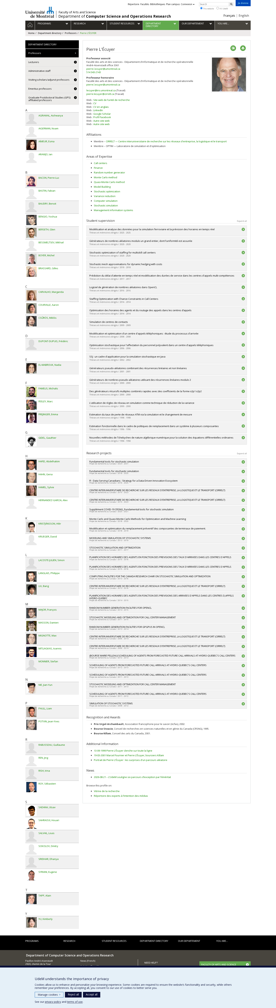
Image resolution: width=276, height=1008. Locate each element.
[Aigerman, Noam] (31, 132)
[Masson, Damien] (31, 626)
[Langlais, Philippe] (31, 576)
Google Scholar (102, 113)
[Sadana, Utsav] (31, 811)
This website (208, 8)
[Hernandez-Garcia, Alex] (31, 503)
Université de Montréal (39, 12)
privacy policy (53, 1002)
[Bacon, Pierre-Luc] (31, 181)
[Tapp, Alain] (31, 899)
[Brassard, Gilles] (31, 272)
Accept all (91, 994)
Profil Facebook (102, 117)
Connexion (186, 4)
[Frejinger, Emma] (31, 418)
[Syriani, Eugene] (31, 875)
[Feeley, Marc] (31, 405)
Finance (98, 167)
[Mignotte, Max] (31, 639)
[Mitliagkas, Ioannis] (31, 652)
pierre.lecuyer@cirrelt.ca (100, 94)
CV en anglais (101, 107)
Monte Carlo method (105, 177)
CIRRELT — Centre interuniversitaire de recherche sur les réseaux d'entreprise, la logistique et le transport (166, 141)
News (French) (87, 960)
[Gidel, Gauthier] (31, 441)
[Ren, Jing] (31, 761)
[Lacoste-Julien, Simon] (31, 563)
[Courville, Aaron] (31, 308)
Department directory (49, 33)
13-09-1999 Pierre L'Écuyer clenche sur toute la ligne (123, 750)
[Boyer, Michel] (31, 259)
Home (31, 33)
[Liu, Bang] (31, 589)
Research (69, 941)
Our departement (189, 941)
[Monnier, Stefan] (31, 665)
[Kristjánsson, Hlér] (31, 527)
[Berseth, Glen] (31, 233)
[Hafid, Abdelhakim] (31, 465)
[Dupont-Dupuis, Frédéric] (31, 344)
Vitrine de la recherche (107, 791)
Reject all (73, 994)
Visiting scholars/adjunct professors (48, 79)
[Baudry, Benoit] (31, 207)
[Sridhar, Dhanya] (31, 862)
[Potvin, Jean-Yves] (31, 725)
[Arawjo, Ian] (31, 158)
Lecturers (33, 62)
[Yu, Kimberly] (31, 922)
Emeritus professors (40, 88)
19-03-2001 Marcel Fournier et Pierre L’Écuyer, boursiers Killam (129, 755)
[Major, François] (31, 613)
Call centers (100, 163)
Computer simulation (106, 200)
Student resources (114, 941)
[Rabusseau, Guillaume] (31, 748)
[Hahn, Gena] (31, 478)
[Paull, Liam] (31, 712)
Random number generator (109, 172)
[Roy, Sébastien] (31, 787)
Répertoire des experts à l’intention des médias (121, 795)
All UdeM (223, 8)
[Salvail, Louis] (31, 836)
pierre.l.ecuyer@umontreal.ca (103, 68)
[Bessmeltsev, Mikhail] (31, 246)
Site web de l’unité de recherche (111, 100)
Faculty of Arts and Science (77, 12)
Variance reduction (104, 196)
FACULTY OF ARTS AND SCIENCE (218, 964)
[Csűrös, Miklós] (31, 321)
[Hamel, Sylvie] (31, 491)
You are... (222, 941)
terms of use (75, 1002)
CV (94, 103)
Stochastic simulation (106, 205)
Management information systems (113, 210)
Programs (32, 941)
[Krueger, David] (31, 540)
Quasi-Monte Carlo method (109, 182)
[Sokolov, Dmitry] (31, 849)
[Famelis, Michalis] (31, 392)
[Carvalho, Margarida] (31, 295)
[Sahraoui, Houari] (31, 823)
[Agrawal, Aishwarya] (31, 119)
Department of (114, 16)
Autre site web (101, 120)
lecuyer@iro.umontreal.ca (101, 90)
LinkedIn (98, 110)
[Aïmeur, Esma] (31, 145)
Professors (71, 33)
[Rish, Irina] (31, 774)
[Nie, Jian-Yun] (31, 688)
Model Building (102, 186)
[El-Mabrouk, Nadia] (31, 368)
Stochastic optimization (107, 191)
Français (229, 15)
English (244, 15)
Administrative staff (39, 71)
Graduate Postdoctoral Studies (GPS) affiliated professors (49, 99)
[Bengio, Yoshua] (31, 220)
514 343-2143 (93, 72)
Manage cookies (49, 994)
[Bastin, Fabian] (31, 194)
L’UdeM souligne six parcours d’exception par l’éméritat (132, 777)
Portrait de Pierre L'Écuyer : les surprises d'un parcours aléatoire (130, 760)
